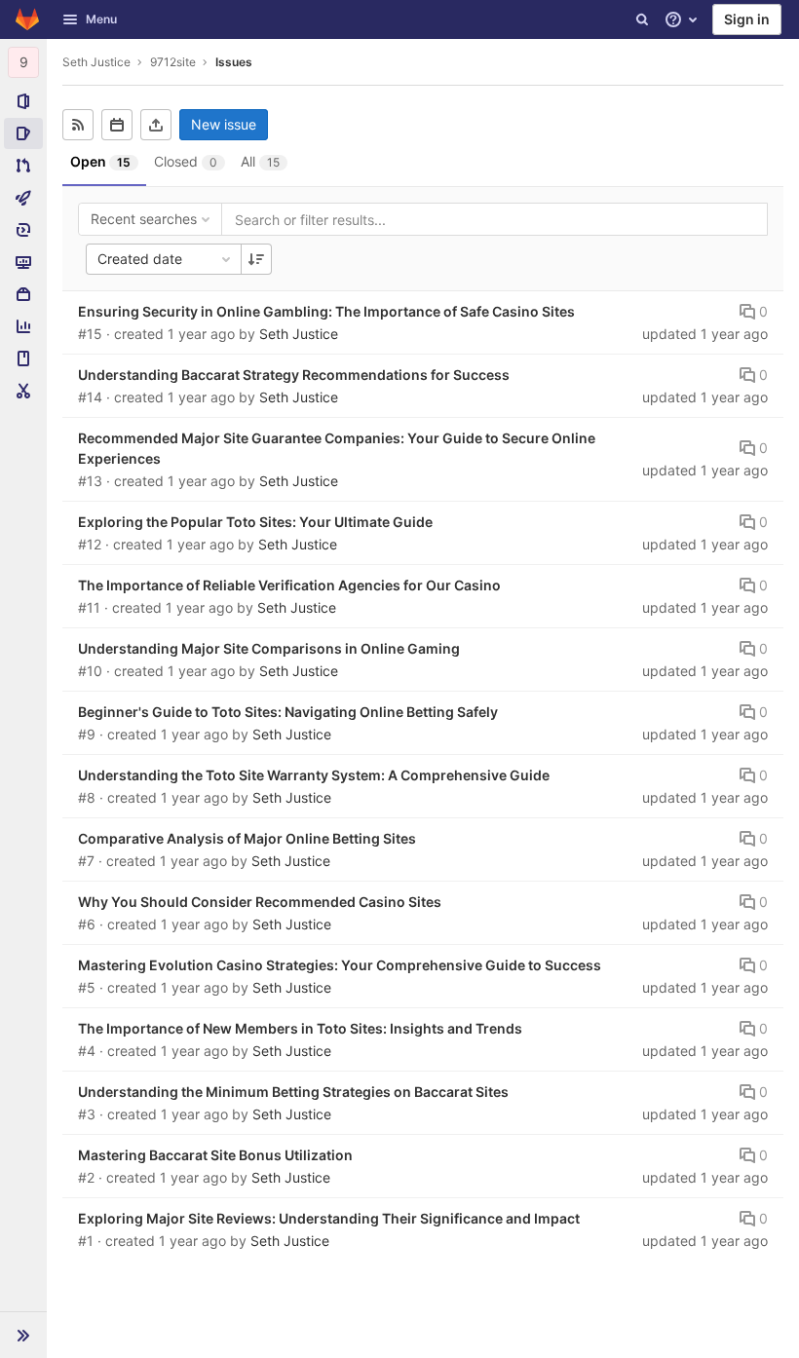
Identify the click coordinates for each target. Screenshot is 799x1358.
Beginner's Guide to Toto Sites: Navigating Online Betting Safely (288, 711)
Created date (139, 258)
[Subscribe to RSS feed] (78, 124)
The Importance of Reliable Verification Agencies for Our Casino (289, 585)
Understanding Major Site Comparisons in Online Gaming (269, 648)
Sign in (747, 19)
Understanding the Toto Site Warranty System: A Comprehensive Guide (314, 775)
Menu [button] (101, 19)
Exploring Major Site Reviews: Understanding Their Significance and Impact (329, 1218)
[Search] (642, 19)
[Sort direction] (256, 259)
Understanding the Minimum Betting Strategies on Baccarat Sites (293, 1091)
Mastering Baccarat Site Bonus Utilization (215, 1155)
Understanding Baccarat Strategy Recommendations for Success (294, 374)
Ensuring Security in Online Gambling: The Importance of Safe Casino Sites (326, 311)
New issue (223, 124)
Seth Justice (96, 62)
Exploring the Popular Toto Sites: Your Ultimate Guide (255, 521)
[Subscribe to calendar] (117, 124)
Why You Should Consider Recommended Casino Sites (259, 901)
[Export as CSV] (155, 124)
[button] (23, 1334)
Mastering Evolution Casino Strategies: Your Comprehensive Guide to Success (339, 965)
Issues (233, 62)
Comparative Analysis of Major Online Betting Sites (247, 838)
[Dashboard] (27, 19)
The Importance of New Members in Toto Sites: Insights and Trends (300, 1028)
